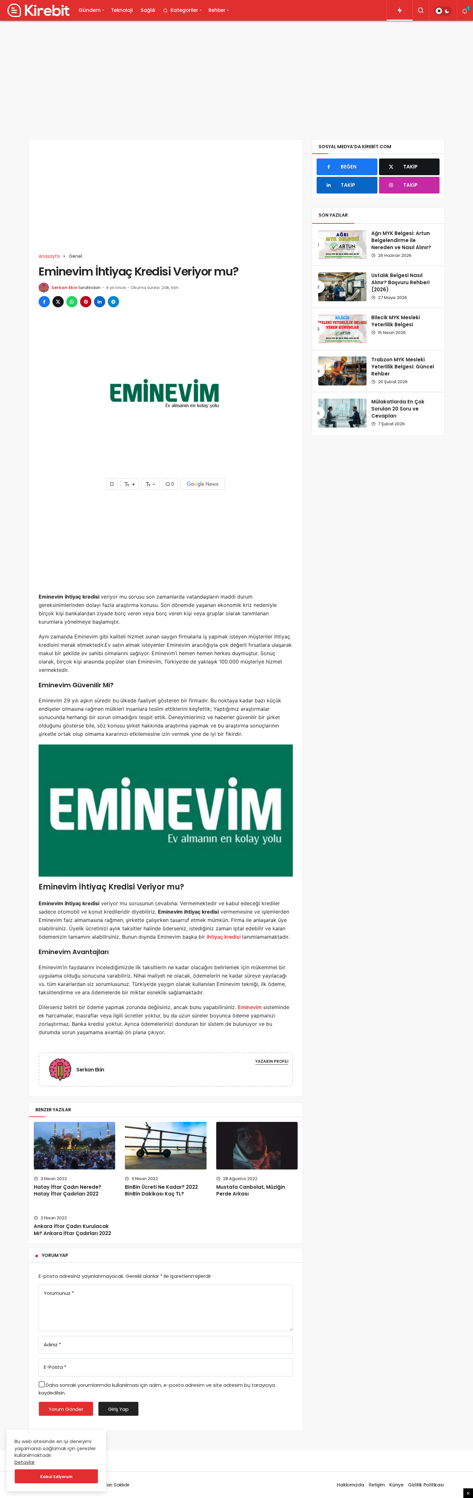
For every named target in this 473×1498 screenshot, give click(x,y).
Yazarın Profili (271, 1061)
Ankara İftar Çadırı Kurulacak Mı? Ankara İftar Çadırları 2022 (72, 1230)
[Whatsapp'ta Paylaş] (72, 301)
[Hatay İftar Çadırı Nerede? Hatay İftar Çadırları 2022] (74, 1145)
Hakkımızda (350, 1485)
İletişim (377, 1485)
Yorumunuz (59, 1293)
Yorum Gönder (66, 1409)
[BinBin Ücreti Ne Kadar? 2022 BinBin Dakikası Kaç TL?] (165, 1145)
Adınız (52, 1344)
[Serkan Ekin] (63, 1069)
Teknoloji (122, 10)
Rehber (217, 10)
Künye (396, 1485)
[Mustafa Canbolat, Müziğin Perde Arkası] (257, 1145)
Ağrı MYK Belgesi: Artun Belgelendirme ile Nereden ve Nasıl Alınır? (401, 240)
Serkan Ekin (64, 287)
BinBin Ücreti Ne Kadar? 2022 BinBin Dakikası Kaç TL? (161, 1190)
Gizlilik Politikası (426, 1485)
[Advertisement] (236, 75)
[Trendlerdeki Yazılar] (400, 10)
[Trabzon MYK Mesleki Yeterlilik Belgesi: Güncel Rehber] (342, 370)
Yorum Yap (55, 1255)
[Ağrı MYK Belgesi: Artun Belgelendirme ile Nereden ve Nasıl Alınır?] (342, 244)
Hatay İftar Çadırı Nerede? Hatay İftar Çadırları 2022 (67, 1190)
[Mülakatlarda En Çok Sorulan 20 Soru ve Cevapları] (342, 413)
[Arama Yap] (421, 10)
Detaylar (24, 1462)
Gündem (90, 10)
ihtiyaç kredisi (224, 937)
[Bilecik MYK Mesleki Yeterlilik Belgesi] (342, 328)
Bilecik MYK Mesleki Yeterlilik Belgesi (395, 321)
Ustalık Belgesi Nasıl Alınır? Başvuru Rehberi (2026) (400, 282)
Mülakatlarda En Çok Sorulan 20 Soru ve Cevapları (397, 409)
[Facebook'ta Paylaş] (44, 301)
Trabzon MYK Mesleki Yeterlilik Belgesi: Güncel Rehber (402, 366)
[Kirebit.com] (37, 10)
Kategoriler (184, 10)
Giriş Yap (118, 1409)
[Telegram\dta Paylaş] (113, 301)
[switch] (443, 10)
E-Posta (55, 1367)
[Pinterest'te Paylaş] (85, 301)
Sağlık (148, 10)
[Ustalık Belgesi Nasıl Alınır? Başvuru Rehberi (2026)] (342, 286)
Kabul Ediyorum (56, 1476)
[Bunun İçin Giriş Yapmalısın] (112, 484)
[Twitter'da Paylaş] (58, 301)
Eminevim (250, 1007)
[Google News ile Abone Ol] (202, 484)
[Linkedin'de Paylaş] (99, 301)
